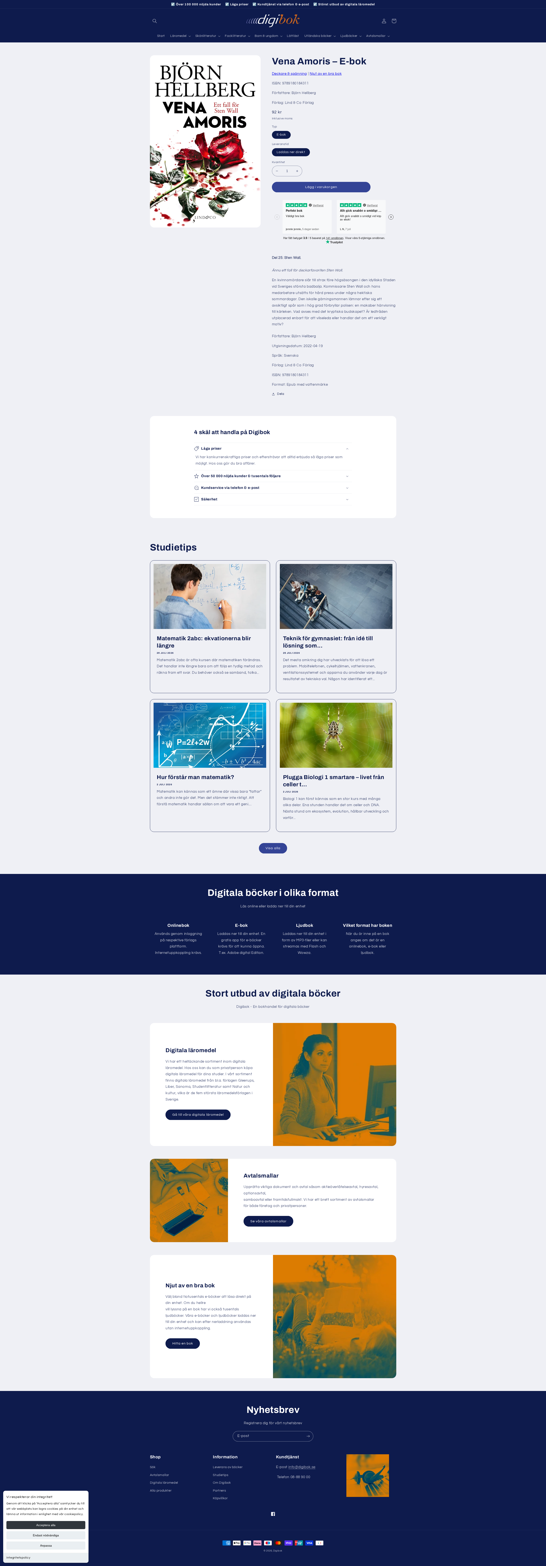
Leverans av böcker (228, 1467)
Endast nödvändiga (46, 1535)
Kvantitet (278, 162)
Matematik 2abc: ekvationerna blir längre (204, 642)
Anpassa (46, 1545)
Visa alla (273, 848)
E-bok (281, 134)
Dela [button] (280, 393)
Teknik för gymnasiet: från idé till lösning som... (328, 642)
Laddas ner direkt (291, 152)
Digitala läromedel (164, 1482)
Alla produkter (161, 1490)
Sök (153, 1467)
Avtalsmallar (159, 1475)
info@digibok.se (301, 1467)
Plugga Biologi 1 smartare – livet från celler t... (333, 781)
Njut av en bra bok (326, 74)
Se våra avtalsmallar (268, 1221)
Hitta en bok (182, 1343)
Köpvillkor (220, 1498)
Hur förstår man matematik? (195, 777)
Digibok (277, 1551)
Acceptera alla (45, 1525)
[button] (155, 21)
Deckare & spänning (289, 74)
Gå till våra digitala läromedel (198, 1114)
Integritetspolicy (18, 1557)
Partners (219, 1490)
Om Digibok (222, 1482)
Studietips (220, 1475)
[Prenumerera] (308, 1436)
